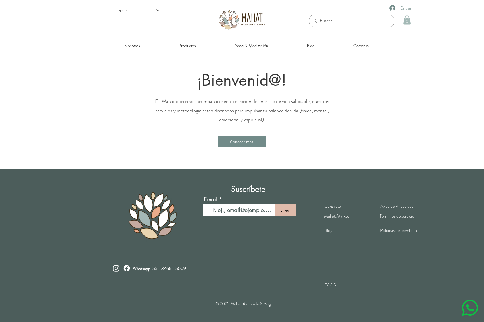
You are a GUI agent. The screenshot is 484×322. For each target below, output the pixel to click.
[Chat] (469, 307)
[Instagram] (116, 268)
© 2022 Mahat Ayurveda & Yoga (244, 303)
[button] (407, 19)
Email (210, 199)
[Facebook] (126, 268)
